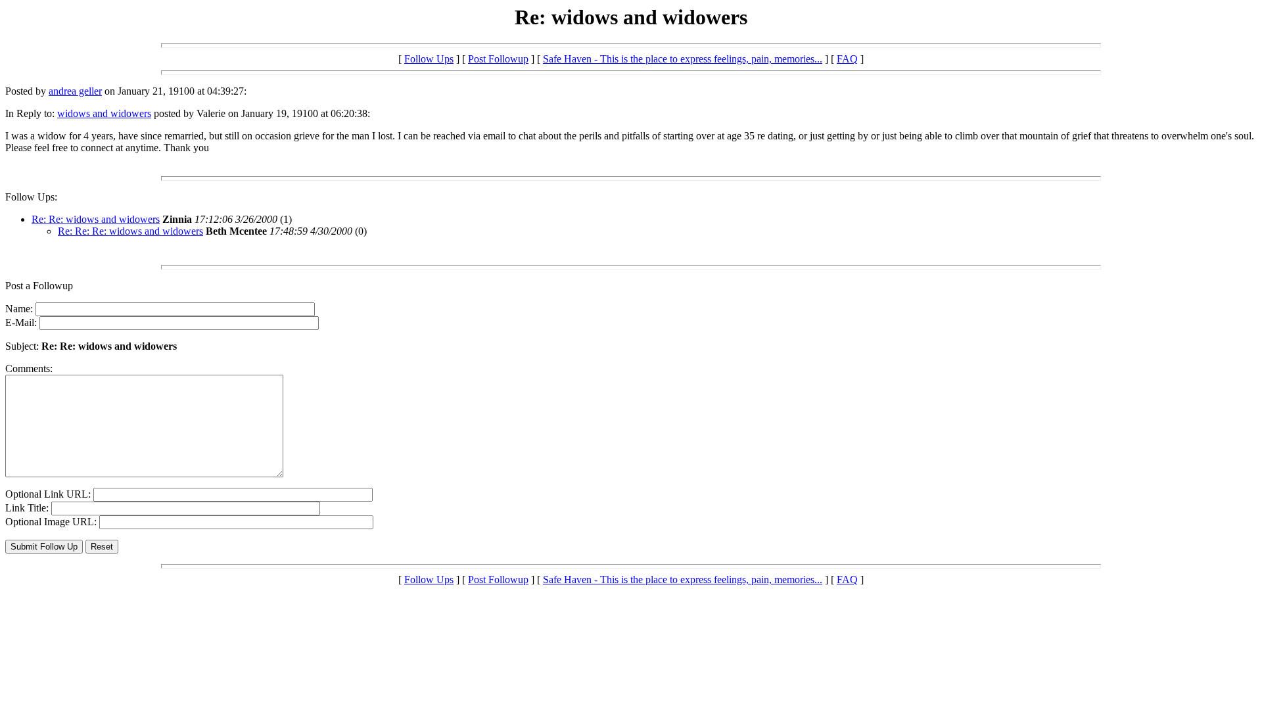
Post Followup (498, 58)
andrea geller (75, 91)
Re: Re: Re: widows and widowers (130, 231)
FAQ (847, 58)
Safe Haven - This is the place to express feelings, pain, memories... (682, 58)
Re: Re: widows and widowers (96, 219)
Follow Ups (429, 58)
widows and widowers (104, 113)
